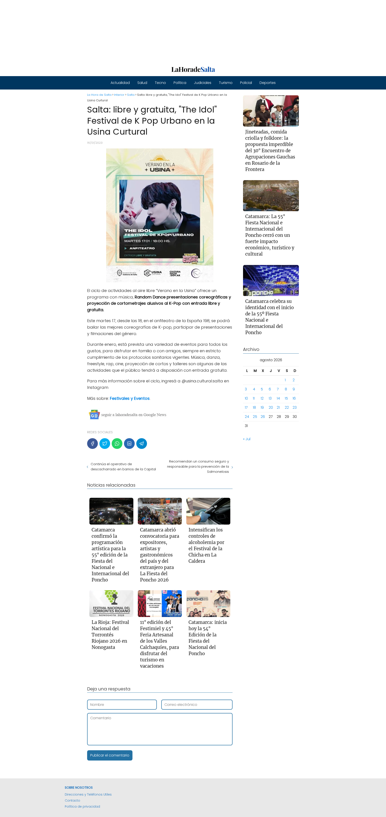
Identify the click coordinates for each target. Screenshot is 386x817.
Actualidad (120, 82)
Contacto (72, 800)
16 (294, 398)
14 (278, 398)
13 (270, 398)
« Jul (246, 439)
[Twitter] (104, 443)
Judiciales (202, 82)
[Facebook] (92, 443)
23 (295, 407)
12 (262, 398)
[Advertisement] (134, 31)
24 (247, 416)
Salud (142, 82)
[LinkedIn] (129, 443)
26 (263, 416)
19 (262, 407)
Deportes (268, 82)
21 (278, 407)
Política (180, 82)
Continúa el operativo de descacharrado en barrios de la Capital (123, 466)
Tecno (160, 82)
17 (246, 407)
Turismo (226, 82)
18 (254, 407)
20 (271, 407)
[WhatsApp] (117, 443)
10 (246, 398)
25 (255, 416)
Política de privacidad (82, 806)
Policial (246, 82)
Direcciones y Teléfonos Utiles (88, 794)
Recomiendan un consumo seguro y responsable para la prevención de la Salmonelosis (198, 466)
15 (286, 398)
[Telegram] (141, 443)
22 (287, 407)
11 (254, 398)
